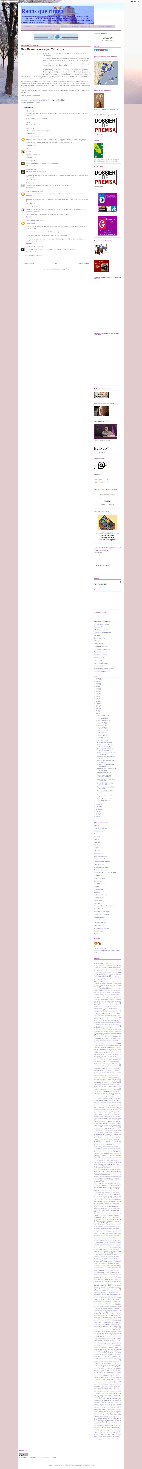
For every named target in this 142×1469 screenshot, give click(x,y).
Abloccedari (103, 970)
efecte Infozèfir (104, 1109)
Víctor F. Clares (112, 1423)
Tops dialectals (105, 1400)
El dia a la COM (103, 1112)
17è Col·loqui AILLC (100, 965)
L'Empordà (116, 1203)
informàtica (97, 1180)
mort (106, 1260)
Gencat (117, 1160)
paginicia (114, 1277)
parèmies (116, 1281)
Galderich (28, 149)
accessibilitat (118, 970)
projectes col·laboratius (99, 1327)
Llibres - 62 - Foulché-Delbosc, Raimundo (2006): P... (105, 799)
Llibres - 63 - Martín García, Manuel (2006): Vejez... (105, 783)
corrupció (103, 1079)
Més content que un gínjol (101, 911)
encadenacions (98, 1123)
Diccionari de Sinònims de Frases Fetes (112, 1093)
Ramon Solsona (105, 1344)
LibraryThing (98, 1217)
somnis (117, 1382)
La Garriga (105, 1208)
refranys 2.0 (112, 1351)
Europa (110, 1139)
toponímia (96, 1400)
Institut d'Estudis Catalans (114, 1180)
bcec (95, 1015)
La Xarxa (110, 1213)
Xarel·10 (96, 934)
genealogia (96, 1162)
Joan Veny (102, 1190)
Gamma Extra (112, 1158)
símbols (119, 1377)
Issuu (97, 1183)
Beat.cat (96, 839)
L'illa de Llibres (97, 1205)
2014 (97, 706)
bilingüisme (97, 1022)
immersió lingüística (116, 1176)
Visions (95, 1431)
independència (107, 1178)
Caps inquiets (106, 1040)
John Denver (97, 1196)
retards (109, 1363)
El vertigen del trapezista (107, 1116)
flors (120, 1148)
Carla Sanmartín (115, 1040)
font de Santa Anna (105, 1151)
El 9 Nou (96, 1111)
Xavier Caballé (102, 1436)
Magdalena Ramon (114, 1230)
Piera (97, 1308)
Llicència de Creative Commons (47, 1457)
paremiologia (30, 102)
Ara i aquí (115, 988)
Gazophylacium (98, 881)
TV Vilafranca (102, 1411)
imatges (96, 1176)
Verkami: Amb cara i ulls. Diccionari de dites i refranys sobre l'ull (77, 26)
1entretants (109, 965)
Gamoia (119, 1158)
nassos (117, 1263)
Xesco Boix (96, 1438)
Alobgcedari (111, 979)
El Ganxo (111, 1112)
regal (104, 1358)
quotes (107, 1334)
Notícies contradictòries (100, 1270)
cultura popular (117, 1082)
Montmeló (103, 1256)
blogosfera (115, 1026)
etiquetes (98, 1137)
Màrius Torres (99, 1244)
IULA (101, 1183)
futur (114, 1157)
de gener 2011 (102, 740)
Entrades (99, 479)
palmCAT (113, 1279)
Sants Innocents (99, 1372)
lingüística (117, 1217)
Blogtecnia (97, 847)
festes (100, 1146)
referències (103, 1347)
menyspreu (106, 1247)
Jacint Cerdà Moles (116, 1183)
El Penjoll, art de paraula (101, 870)
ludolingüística (116, 1228)
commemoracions (113, 1065)
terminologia (97, 1397)
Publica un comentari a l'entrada (33, 255)
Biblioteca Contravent (107, 1018)
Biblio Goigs (97, 842)
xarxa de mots (105, 1434)
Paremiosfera (98, 660)
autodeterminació (113, 1008)
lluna (104, 1226)
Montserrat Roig (98, 1260)
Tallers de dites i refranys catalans (103, 668)
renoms (110, 1361)
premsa (116, 1322)
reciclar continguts (107, 1345)
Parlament (118, 1296)
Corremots (96, 1079)
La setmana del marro (112, 1212)
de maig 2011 (102, 730)
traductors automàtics (108, 1405)
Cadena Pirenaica (115, 1034)
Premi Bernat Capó (99, 1317)
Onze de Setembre (107, 1276)
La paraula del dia (101, 1212)
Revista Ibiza (116, 1363)
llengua (103, 1219)
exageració (116, 1139)
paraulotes (99, 1281)
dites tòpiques (109, 1100)
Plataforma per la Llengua (100, 1310)
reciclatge (116, 1345)
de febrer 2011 (102, 737)
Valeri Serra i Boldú (114, 1416)
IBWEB (112, 1171)
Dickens (117, 1095)
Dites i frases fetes (99, 638)
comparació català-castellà (100, 1066)
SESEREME (113, 1377)
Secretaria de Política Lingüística (106, 1374)
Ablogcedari (110, 970)
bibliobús (108, 1017)
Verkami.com (47, 55)
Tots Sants (110, 1402)
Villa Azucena (116, 1427)
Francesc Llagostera (101, 1155)
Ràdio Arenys (111, 1336)
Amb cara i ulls (98, 627)
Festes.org (105, 1146)
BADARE (96, 1011)
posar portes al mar (102, 1315)
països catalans (105, 1279)
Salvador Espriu (115, 1368)
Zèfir (100, 1439)
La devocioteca (98, 889)
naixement (103, 1263)
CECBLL (110, 1049)
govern (111, 1165)
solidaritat (103, 1382)
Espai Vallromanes (99, 878)
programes (115, 1326)
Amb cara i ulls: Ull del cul (104, 742)
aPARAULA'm (111, 987)
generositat (104, 1162)
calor (108, 1036)
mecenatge (99, 1246)
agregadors (104, 978)
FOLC (106, 1150)
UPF (115, 1414)
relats (116, 1360)
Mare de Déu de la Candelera (106, 1238)
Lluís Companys (103, 1224)
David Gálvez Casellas (32, 247)
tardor (117, 1388)
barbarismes (97, 1013)
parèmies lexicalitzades (114, 1283)
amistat (109, 981)
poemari (101, 1312)
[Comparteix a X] (60, 100)
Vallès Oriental (98, 1418)
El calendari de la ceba (106, 1111)
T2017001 (96, 1388)
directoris (117, 1096)
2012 (97, 711)
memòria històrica (117, 1245)
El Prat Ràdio (107, 1114)
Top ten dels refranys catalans (106, 26)
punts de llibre (105, 1333)
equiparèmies (118, 1128)
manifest (101, 1233)
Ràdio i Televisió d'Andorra (114, 1338)
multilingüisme (108, 1261)
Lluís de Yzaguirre (113, 1224)
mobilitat (108, 1253)
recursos (96, 1347)
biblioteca (96, 1018)
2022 (97, 686)
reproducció (116, 1361)
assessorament (115, 995)
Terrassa (106, 1397)
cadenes (96, 1036)
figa (103, 1148)
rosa (101, 1367)
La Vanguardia (102, 1213)
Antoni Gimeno (99, 985)
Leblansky (96, 1215)
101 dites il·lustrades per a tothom (113, 963)
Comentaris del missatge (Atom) (60, 269)
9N (118, 969)
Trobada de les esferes (99, 1409)
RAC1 (112, 1334)
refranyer (96, 1349)
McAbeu (119, 1244)
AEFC (117, 976)
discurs (95, 1098)
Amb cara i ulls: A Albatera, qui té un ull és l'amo (106, 769)
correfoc (117, 1077)
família (112, 1142)
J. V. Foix (107, 1183)
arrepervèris (115, 990)
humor (102, 1171)
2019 (97, 693)
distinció (101, 1098)
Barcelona (105, 1013)
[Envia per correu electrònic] (56, 100)
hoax (95, 1169)
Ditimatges (97, 641)
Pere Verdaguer (104, 1303)
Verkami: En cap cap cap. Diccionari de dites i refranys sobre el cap (40, 29)
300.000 (116, 967)
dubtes (117, 1105)
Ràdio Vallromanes (112, 1342)
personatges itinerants (101, 1304)
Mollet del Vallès (117, 1253)
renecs (100, 1361)
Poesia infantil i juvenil (100, 920)
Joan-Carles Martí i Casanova (103, 1192)
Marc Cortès (98, 1237)
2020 (97, 691)
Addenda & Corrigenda (100, 828)
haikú (113, 1167)
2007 (97, 811)
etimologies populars (116, 1135)
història (117, 1167)
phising (119, 1306)
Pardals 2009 (107, 1281)
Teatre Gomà (105, 1391)
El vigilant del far (99, 875)
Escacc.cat (98, 1130)
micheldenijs (74, 1465)
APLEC (119, 987)
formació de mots (98, 1153)
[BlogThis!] (58, 100)
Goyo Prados (118, 1165)
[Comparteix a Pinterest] (64, 100)
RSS (115, 1367)
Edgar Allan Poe (102, 1107)
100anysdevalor (98, 963)
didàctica (96, 1096)
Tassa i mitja (97, 1389)
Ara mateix (97, 836)
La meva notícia (116, 1210)
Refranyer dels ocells (108, 1349)
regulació (110, 1358)
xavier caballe (30, 207)
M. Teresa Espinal (104, 1230)
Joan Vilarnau (117, 1190)
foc (102, 1150)
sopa (95, 1384)
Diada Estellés (108, 1089)
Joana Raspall (115, 1192)
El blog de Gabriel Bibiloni (101, 867)
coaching (105, 1061)
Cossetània (111, 1079)
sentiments (106, 1375)
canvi (117, 1038)
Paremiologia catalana (98, 616)
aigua (110, 978)
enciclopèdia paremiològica (111, 1123)
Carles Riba (97, 1042)
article (103, 992)
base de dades (115, 1013)
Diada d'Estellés (98, 1089)
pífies (101, 1308)
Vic (110, 1422)
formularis (106, 1153)
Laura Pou (116, 1213)
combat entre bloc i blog (111, 1063)
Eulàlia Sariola (103, 1139)
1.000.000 (96, 961)
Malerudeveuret (98, 909)
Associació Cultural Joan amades (103, 997)
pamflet (119, 1279)
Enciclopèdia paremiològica (101, 646)
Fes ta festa (105, 1144)
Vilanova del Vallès (99, 1427)
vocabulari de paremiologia (113, 1431)
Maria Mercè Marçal (116, 1240)
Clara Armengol (97, 1061)
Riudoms (106, 1365)
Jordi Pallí (102, 453)
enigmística (116, 1125)
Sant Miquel (118, 1370)
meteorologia (115, 1247)
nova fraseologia (115, 1270)
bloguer (96, 1029)
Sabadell (107, 1368)
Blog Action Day (99, 1024)
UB (120, 1411)
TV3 (107, 1411)
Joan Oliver (101, 1189)
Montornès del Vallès (113, 1256)
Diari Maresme (97, 1093)
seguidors (118, 1374)
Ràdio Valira (102, 1342)
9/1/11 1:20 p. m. (30, 165)
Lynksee (96, 1230)
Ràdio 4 (104, 1336)
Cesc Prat (111, 1058)
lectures (110, 1215)
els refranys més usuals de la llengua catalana (108, 1119)
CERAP (117, 1056)
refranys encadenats (107, 1352)
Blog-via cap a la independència (112, 1024)
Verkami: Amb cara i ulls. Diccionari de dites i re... (104, 775)
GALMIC (105, 1158)
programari (106, 1326)
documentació (98, 1103)
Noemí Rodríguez (98, 1268)
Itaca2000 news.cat (99, 884)
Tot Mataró (103, 1402)
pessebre (110, 1304)
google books (116, 1164)
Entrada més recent (28, 263)
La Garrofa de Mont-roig (100, 895)
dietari (102, 1097)
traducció (109, 1404)
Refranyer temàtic (99, 666)
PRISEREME (116, 1324)
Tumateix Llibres (98, 931)
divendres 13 (108, 1102)
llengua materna (101, 1221)
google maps (97, 1166)
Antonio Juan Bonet (111, 985)
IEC (118, 1171)
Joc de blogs (98, 1194)
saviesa (107, 1372)
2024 (97, 681)
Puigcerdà (109, 1331)
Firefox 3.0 (108, 1148)
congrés (117, 1070)
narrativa (110, 1263)
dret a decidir (110, 1103)
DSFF (112, 1105)
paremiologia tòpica (100, 1294)
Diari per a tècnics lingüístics (102, 861)
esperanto (116, 1132)
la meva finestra (105, 1210)
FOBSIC (97, 1150)
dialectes (116, 1089)
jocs (108, 1194)
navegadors (97, 1265)
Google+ (106, 1165)
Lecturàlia (103, 1215)
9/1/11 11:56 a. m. (31, 133)
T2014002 (116, 1386)
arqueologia (107, 990)
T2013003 (109, 1386)
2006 (97, 814)
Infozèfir (104, 1180)
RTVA (101, 1368)
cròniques (116, 1081)
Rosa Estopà (108, 1367)
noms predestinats (109, 1268)
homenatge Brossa (112, 1169)
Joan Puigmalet (111, 1189)
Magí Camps (97, 1231)
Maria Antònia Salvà (105, 1240)
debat (112, 1084)
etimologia (115, 1134)
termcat (116, 1395)
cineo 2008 (108, 1059)
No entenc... (114, 1267)
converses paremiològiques (113, 1075)
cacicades (107, 1034)
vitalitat (101, 1431)
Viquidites (110, 1429)
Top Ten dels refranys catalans (106, 1398)
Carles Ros (105, 1042)
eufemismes (104, 1137)
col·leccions (112, 1061)
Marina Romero (108, 1242)
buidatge (113, 1033)
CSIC (105, 1082)
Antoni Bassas (117, 983)
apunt (97, 988)
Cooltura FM (97, 1077)
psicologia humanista (99, 1331)
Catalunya (110, 1045)
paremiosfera (113, 1294)
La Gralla (112, 1208)
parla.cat (106, 1296)
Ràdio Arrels (118, 1336)
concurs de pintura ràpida (113, 1068)
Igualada (103, 1173)
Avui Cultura (116, 1010)
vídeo (119, 1424)
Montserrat (104, 1258)
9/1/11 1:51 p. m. (30, 179)
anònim (103, 983)
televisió (112, 1393)
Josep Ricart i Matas (107, 1199)
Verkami (45, 58)
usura (119, 1414)
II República (109, 1173)
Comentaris (100, 482)
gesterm (103, 1164)
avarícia (108, 1010)
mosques (112, 1260)
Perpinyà (119, 1303)
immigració (98, 1178)
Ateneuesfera (97, 1003)
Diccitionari (97, 635)
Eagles (95, 1107)
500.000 (106, 969)
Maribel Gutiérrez (99, 1242)
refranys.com (97, 1358)
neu (96, 1267)
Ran (114, 1343)
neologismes (111, 1265)
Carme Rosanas (112, 1042)
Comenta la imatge (99, 1065)
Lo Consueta (116, 1226)
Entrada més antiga (83, 263)
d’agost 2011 (101, 723)
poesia (109, 1312)
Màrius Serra (117, 1242)
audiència (107, 1003)
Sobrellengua (111, 1379)
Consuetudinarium (99, 853)
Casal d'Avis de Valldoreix (102, 1043)
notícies (117, 1268)
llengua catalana (115, 1219)
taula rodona (97, 1391)
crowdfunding (97, 1082)
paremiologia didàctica (100, 1290)
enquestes (106, 1127)
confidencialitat (108, 1070)
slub (104, 1379)
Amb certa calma (99, 831)
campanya (115, 1036)
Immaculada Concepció (105, 1176)
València (106, 1416)
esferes (119, 1130)
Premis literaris (107, 1322)
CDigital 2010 (102, 1049)
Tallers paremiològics (107, 1388)
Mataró (113, 1244)
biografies (104, 1022)
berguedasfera (112, 1015)
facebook (96, 1142)
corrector (111, 1077)
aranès (101, 990)
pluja (109, 1310)
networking (118, 1265)
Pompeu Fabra (106, 1313)
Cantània (112, 1038)
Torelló (112, 1400)
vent (113, 1420)
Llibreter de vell (112, 1223)
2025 (97, 679)
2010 (97, 804)
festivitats (98, 1148)
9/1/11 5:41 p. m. (30, 203)
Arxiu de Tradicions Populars (112, 994)
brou (97, 1033)
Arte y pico (96, 992)
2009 (97, 806)
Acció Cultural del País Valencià (103, 972)
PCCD (108, 1299)
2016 (97, 701)
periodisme (112, 1303)
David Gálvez (106, 1084)
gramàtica (98, 1167)
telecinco (98, 1393)
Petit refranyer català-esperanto (108, 1306)
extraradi (116, 1141)
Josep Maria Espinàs (110, 1197)
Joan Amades (98, 1187)
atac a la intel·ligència (113, 1001)
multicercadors (98, 1261)
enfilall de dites (97, 1125)
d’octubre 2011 (102, 718)
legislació (117, 1215)
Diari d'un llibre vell (99, 859)
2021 (97, 689)
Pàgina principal (27, 26)
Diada (117, 1088)
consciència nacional (108, 1072)
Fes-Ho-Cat (113, 1144)
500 (101, 969)
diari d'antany (104, 1091)
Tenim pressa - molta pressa (103, 1395)
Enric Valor (115, 1127)
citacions (115, 1059)
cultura (109, 1082)
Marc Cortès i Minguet (108, 1237)
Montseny (96, 1258)
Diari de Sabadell (115, 1091)
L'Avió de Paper (109, 1203)
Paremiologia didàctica (100, 655)
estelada (108, 1134)
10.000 (110, 961)
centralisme (116, 1051)
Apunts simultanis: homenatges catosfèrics (46, 26)
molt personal (99, 1254)
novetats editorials (99, 1272)
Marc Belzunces (117, 1235)
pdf (113, 1299)
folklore (111, 1150)
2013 (97, 708)
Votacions (98, 1432)
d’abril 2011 (101, 733)
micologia (96, 1249)
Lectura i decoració (99, 900)
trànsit (117, 1405)
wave (109, 1432)
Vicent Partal (104, 1423)
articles (108, 992)
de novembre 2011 (103, 715)
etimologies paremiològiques (101, 1135)
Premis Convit (97, 1322)
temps (119, 1393)
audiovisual (97, 1004)
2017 (97, 698)
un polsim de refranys (115, 1413)
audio (115, 1003)
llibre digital (97, 1223)
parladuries (111, 1296)
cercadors (96, 1058)
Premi (117, 1315)
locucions (103, 1228)
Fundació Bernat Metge (105, 1157)
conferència (97, 1070)
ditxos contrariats (99, 1102)
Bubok (101, 1033)
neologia (105, 1265)
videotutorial (99, 1425)
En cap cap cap (98, 643)
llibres (104, 1223)
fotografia (118, 1153)
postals (111, 1315)
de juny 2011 (101, 728)
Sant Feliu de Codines (99, 1370)
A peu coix (97, 825)
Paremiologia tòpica (99, 657)
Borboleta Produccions (109, 1031)
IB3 (108, 1171)
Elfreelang (29, 160)
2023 (97, 684)
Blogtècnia (117, 1027)
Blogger (96, 1026)
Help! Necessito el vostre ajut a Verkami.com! (106, 779)
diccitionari (108, 1095)
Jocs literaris (115, 1194)
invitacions (107, 1182)
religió (95, 1361)
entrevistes (107, 1128)
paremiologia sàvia (114, 1292)
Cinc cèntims (98, 850)
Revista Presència (98, 1365)
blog (120, 1022)
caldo (102, 1036)
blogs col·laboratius (106, 1028)
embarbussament (100, 1121)
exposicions (107, 1141)
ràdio (97, 1337)
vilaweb (109, 1427)
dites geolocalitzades (109, 1098)
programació (97, 1326)
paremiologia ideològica (114, 1290)
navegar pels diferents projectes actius (71, 71)
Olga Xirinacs (103, 1274)
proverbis (115, 1329)
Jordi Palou (113, 1196)
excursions (97, 1141)
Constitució (116, 1073)
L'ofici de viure (114, 1205)
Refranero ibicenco (114, 1347)
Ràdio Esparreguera (100, 1338)
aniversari (96, 983)
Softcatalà (96, 1382)
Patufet (95, 1299)
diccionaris (99, 1095)
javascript (98, 1185)
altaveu (117, 979)
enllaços (96, 1127)
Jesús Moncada (115, 1185)
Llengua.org (110, 1221)
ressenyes (97, 1363)
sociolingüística (114, 1381)
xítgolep (109, 1438)
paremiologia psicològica (100, 1292)
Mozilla (117, 1260)
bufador (107, 1033)
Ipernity (112, 1182)
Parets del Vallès (98, 1296)
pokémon (117, 1311)
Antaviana (97, 834)
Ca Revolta (100, 1034)
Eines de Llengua (99, 864)
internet (98, 1182)
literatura (96, 1219)
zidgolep (104, 1439)
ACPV (114, 972)
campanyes (97, 1038)
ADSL (113, 976)
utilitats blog (99, 1416)
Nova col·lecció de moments (102, 914)
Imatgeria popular (115, 1174)
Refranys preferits (111, 1356)
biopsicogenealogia (112, 1022)
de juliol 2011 (101, 725)
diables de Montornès (109, 1088)
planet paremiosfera (108, 1308)
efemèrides (114, 1109)
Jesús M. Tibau (106, 1185)
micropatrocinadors (105, 1249)
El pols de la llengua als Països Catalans (105, 872)
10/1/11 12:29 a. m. (31, 217)
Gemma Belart (109, 1160)
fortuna (112, 1153)
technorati (112, 1391)
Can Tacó (105, 1038)
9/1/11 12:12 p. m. (31, 145)
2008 (97, 809)
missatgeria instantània (109, 1251)
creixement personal (106, 1081)
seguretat (98, 1375)
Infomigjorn (116, 1178)
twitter (112, 1411)
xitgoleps (115, 1438)
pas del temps (115, 1297)
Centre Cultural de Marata (102, 1052)
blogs (96, 1028)
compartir (111, 1066)
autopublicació (98, 1010)
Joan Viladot (109, 1190)
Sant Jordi (109, 1370)
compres (117, 1066)
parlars (97, 1297)
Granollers (106, 1167)
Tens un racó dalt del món (101, 928)
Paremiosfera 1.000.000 (104, 772)
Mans (107, 1233)
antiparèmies (109, 983)
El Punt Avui (115, 1114)
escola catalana (106, 1130)
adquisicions (103, 976)
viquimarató (116, 1429)
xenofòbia (117, 1436)
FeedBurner (111, 504)
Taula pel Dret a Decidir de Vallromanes (110, 1389)
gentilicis (111, 1162)
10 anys (104, 961)
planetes (117, 1308)
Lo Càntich (109, 1226)
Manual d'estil (113, 1233)
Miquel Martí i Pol (98, 1251)
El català (116, 1111)
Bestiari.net (101, 1017)
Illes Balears (117, 1173)
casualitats (112, 1043)
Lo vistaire (97, 903)
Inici (56, 263)
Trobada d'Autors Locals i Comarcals (110, 1407)
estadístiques (98, 1134)
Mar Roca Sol (103, 1235)
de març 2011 (102, 735)
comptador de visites (99, 1068)
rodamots (113, 1365)
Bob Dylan (103, 1029)
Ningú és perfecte (104, 1267)
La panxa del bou (99, 897)
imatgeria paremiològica (102, 1174)
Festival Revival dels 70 (115, 1146)
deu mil (110, 1086)
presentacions (106, 1324)
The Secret (118, 1397)
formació (115, 1151)
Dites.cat (118, 1100)
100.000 (117, 961)
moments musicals (111, 1254)
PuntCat (97, 1333)
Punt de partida (117, 1331)
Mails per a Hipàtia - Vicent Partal (103, 906)
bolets (109, 1029)
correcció (104, 1077)
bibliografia (116, 1017)
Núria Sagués (110, 1272)
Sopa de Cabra (101, 1384)
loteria (109, 1228)
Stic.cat (112, 1384)
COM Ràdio (97, 1063)
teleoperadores (105, 1393)
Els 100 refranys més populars (112, 1118)
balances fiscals (107, 1011)
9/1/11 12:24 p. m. (31, 157)
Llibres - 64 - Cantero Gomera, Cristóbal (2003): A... (105, 765)
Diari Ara (96, 1091)
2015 (97, 703)
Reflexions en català (100, 922)
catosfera (103, 1047)
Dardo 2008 (98, 1084)
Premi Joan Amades (105, 1319)
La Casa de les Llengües (109, 1206)
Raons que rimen (42, 11)
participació (104, 1297)
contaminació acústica (99, 1075)
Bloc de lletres (98, 845)
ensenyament (97, 1128)
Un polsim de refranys (100, 671)
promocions (115, 1327)
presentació (97, 1324)
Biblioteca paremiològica (101, 630)
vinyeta (95, 1429)
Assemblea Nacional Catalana (101, 995)
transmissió (96, 1407)
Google (108, 1164)
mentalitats (98, 1247)
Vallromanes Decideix (104, 1420)
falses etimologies (104, 1142)
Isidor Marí (118, 1182)
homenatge (101, 1169)
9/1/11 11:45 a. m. (31, 124)
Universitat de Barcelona (102, 1414)
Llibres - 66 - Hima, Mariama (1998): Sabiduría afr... (105, 745)
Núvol (117, 1272)
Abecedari (96, 970)
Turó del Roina (111, 1409)
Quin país (102, 1334)
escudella (113, 1130)
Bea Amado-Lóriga (102, 1015)
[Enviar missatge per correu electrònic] (53, 100)
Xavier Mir (110, 1436)
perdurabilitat (115, 1301)
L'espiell (96, 886)
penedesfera (107, 1301)
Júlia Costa (105, 1201)
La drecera (97, 892)
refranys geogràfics (107, 1354)
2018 (97, 696)
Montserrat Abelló (114, 1258)
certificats (104, 1058)
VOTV (104, 1432)
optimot (102, 1277)
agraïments (97, 978)
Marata (110, 1235)
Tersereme (111, 1397)
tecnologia (118, 1391)
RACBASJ (118, 1334)
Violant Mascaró (102, 1429)
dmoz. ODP (116, 1102)
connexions (96, 1072)
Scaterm (113, 1372)
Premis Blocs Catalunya (104, 1320)
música (117, 1261)
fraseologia (111, 1155)
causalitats (112, 1047)
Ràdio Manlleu (99, 1340)
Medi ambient (108, 1245)
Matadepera (108, 1244)
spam (108, 1384)
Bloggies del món (104, 1026)
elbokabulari (29, 183)
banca (117, 1011)
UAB (117, 1411)
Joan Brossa (108, 1187)
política (96, 1313)
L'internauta (106, 1205)
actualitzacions (112, 974)
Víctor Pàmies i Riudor (32, 137)
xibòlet (103, 1438)
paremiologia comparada (109, 1289)
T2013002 (102, 1386)
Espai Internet (108, 1132)
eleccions (100, 1118)
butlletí (119, 1033)
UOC (111, 1414)
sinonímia (98, 1379)
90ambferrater (113, 969)
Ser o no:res (97, 925)
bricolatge (118, 1031)
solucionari (110, 1382)
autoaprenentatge (98, 1008)
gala (101, 1158)
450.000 (96, 969)
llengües (117, 1221)
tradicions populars (99, 1404)
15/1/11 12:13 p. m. (31, 251)
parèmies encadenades (100, 1283)
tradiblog (117, 1402)
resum (104, 1363)
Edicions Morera (111, 1107)
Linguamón (110, 1217)
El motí (116, 1112)
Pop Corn (114, 1313)
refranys (103, 1351)
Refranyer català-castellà (101, 663)
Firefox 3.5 (114, 1148)
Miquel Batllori (116, 1249)
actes (119, 972)
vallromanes (116, 1418)
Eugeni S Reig (112, 1137)
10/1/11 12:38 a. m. (31, 243)
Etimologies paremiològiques (102, 649)
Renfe (105, 1361)
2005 (97, 816)
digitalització (110, 1096)
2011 (97, 713)
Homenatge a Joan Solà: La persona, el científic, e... (105, 749)
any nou (104, 987)
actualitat (100, 974)
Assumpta (29, 169)
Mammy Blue (112, 1231)
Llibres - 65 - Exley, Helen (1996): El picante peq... (106, 753)
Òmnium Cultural (112, 1274)
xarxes (113, 1434)
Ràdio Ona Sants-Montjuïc (110, 1340)
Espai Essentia (99, 1132)
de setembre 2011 (103, 720)
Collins (117, 1061)
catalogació (102, 1045)
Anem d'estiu (116, 981)
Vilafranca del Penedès (112, 1425)
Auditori (107, 1004)
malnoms (105, 1231)
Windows (96, 1434)
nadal (95, 1263)
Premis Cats (115, 1320)
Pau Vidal (102, 1299)
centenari (108, 1051)
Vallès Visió (107, 1418)
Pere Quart (96, 1303)
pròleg (108, 1327)
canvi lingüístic (97, 1040)
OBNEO (96, 1274)
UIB (96, 1413)
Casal (119, 1042)
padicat (108, 1277)
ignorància (96, 1173)
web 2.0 (115, 1432)
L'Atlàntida (101, 1203)
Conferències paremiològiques (102, 632)
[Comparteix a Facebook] (62, 100)
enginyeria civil (107, 1125)
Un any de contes (103, 1413)
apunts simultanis (105, 988)
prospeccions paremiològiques (101, 1329)
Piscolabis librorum (99, 917)
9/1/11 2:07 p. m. (30, 187)
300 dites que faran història (101, 624)
